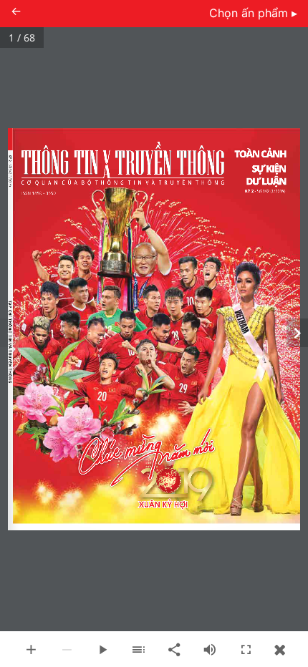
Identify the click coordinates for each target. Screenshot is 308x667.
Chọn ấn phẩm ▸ (253, 13)
